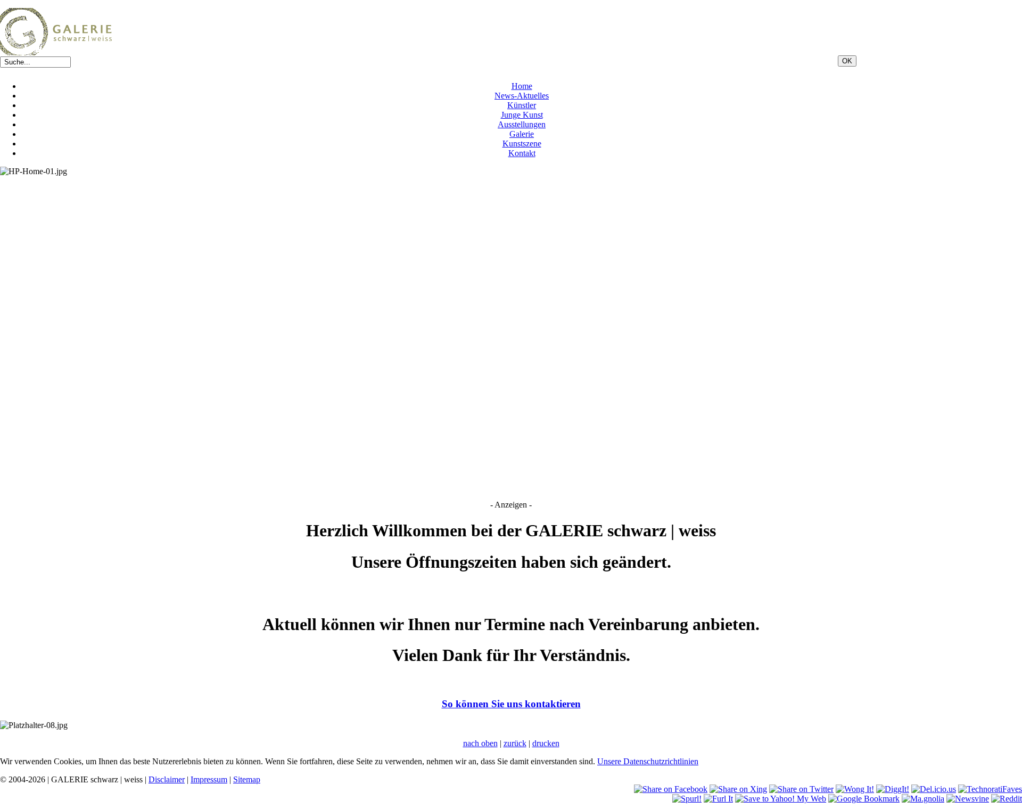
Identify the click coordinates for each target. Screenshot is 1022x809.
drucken (545, 743)
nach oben (480, 743)
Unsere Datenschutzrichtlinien (647, 761)
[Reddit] (1006, 798)
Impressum (209, 779)
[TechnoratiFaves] (990, 789)
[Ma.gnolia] (923, 798)
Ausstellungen (522, 124)
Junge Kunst (522, 114)
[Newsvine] (967, 798)
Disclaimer (167, 779)
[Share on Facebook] (670, 789)
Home (522, 86)
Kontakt (521, 153)
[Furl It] (718, 798)
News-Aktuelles (521, 95)
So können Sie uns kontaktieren (511, 703)
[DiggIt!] (892, 789)
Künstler (521, 105)
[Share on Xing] (738, 789)
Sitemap (246, 779)
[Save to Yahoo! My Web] (780, 798)
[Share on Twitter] (801, 789)
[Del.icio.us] (933, 789)
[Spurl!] (687, 798)
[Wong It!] (855, 789)
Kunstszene (521, 143)
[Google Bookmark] (864, 798)
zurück (515, 743)
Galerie (521, 133)
